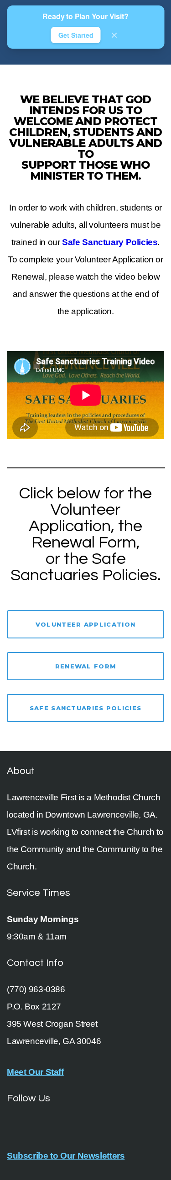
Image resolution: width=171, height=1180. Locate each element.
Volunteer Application (85, 624)
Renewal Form (85, 666)
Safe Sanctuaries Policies (86, 708)
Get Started (75, 35)
